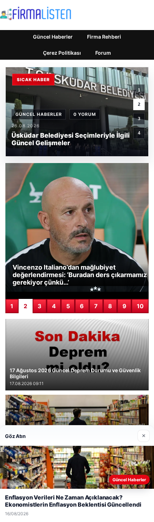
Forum (103, 53)
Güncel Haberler (53, 37)
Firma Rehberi (104, 37)
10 (140, 306)
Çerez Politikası (62, 53)
